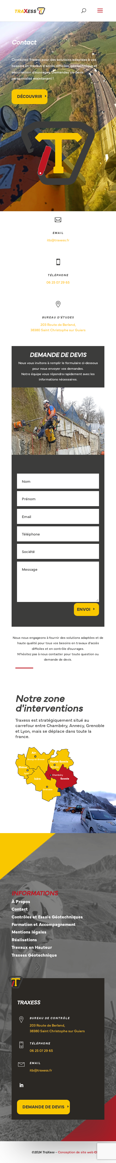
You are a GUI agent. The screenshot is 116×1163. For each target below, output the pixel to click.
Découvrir (29, 96)
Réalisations (24, 939)
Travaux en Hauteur (32, 947)
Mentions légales (29, 932)
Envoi (83, 609)
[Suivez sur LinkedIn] (21, 1085)
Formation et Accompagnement (44, 924)
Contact (20, 909)
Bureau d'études (58, 317)
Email (58, 233)
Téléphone (58, 275)
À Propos (21, 901)
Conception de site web (81, 1152)
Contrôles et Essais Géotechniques (47, 916)
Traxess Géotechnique (34, 955)
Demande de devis (43, 1106)
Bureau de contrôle (50, 1018)
